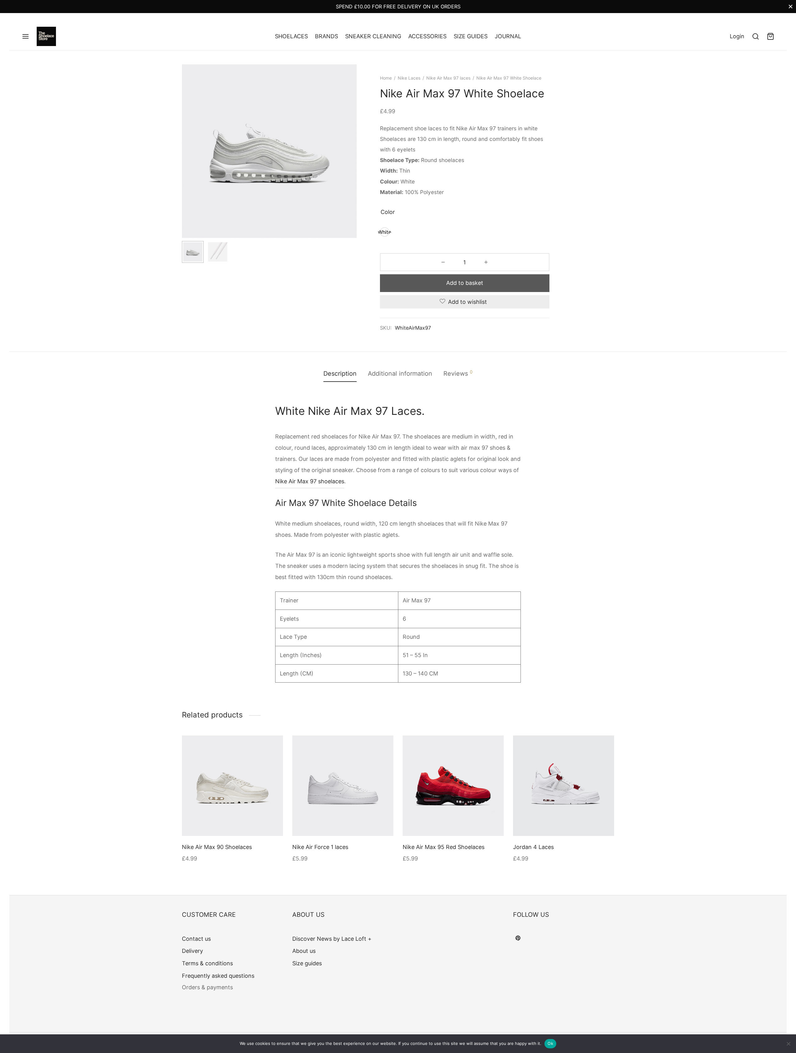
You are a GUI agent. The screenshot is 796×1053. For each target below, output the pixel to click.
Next (350, 163)
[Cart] (770, 36)
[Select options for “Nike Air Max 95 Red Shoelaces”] (493, 746)
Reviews (458, 373)
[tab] (340, 374)
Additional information (400, 373)
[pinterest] (518, 938)
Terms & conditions (207, 963)
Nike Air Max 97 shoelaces (309, 481)
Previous (188, 163)
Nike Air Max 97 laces (448, 78)
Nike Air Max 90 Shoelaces (217, 847)
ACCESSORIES (427, 36)
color (388, 212)
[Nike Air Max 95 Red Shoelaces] (453, 785)
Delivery (192, 951)
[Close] (790, 6)
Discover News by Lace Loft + (332, 938)
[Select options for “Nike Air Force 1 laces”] (382, 746)
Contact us (196, 938)
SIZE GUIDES (471, 36)
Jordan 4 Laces (533, 847)
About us (304, 951)
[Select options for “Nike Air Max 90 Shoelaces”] (272, 746)
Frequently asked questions (218, 975)
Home (386, 78)
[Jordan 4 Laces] (563, 785)
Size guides (307, 963)
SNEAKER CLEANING (373, 36)
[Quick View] (272, 761)
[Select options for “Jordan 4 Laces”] (603, 746)
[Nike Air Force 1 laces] (342, 785)
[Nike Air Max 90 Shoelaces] (232, 785)
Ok (550, 1043)
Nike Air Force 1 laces (320, 847)
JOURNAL (508, 36)
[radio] (384, 232)
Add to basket (464, 283)
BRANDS (326, 36)
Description (340, 373)
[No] (788, 1044)
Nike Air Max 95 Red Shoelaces (443, 847)
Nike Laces (409, 78)
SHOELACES (291, 36)
